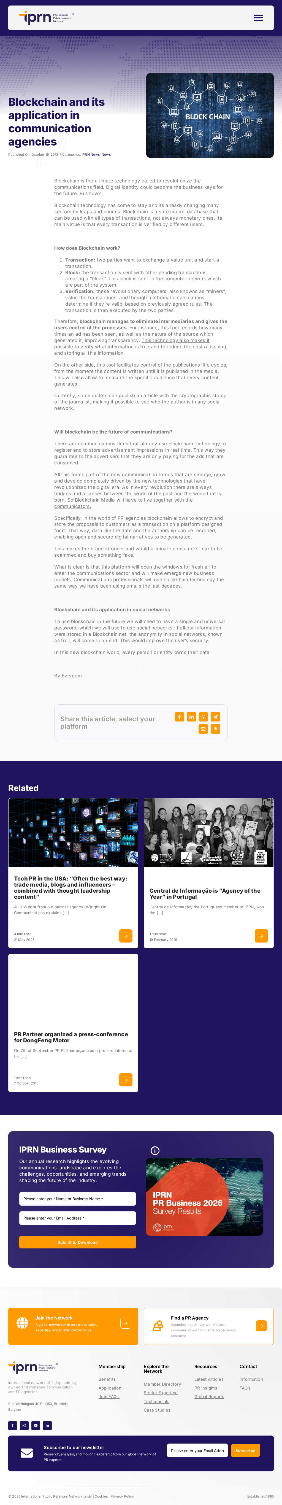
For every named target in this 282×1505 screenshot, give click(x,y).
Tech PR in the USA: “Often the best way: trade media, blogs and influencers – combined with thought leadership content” (70, 887)
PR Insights (205, 1388)
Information (251, 1379)
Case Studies (157, 1410)
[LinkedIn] (192, 717)
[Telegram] (215, 717)
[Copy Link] (215, 729)
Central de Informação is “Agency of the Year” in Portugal (205, 893)
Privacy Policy (122, 1496)
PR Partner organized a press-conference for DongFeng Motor (71, 1037)
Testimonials (156, 1401)
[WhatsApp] (203, 717)
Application (110, 1388)
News (106, 154)
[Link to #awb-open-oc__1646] (258, 18)
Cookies (101, 1496)
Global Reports (209, 1396)
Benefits (107, 1379)
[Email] (203, 729)
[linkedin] (47, 1425)
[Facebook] (179, 717)
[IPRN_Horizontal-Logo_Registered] (46, 13)
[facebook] (12, 1425)
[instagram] (24, 1425)
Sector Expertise (161, 1392)
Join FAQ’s (109, 1396)
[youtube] (35, 1425)
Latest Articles (209, 1379)
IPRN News (91, 154)
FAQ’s (245, 1388)
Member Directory (162, 1384)
